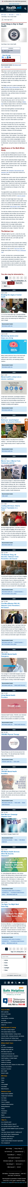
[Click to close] (26, 420)
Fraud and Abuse (18, 1151)
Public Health (7, 67)
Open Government (19, 1161)
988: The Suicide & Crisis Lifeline (9, 593)
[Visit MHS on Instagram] (5, 983)
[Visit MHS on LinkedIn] (9, 983)
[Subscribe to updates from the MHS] (23, 983)
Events (5, 963)
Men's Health (4, 1071)
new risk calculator (21, 196)
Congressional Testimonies (7, 1096)
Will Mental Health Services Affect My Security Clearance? (10, 854)
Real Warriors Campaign (7, 840)
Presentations (4, 1111)
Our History (3, 1020)
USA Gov (18, 1164)
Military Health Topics (7, 1043)
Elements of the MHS (6, 1014)
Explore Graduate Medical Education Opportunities (12, 1141)
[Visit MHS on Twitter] (16, 983)
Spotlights (6, 968)
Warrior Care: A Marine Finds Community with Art (11, 462)
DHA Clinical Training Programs (8, 1029)
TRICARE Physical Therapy (10, 734)
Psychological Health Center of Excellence (11, 890)
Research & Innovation (6, 1069)
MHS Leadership (4, 1012)
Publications (3, 1113)
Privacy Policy (17, 1148)
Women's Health (4, 1073)
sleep (8, 248)
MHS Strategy (4, 1016)
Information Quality (7, 1161)
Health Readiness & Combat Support (9, 1058)
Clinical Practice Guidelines (7, 1093)
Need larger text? (8, 19)
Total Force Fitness (18, 248)
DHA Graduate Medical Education (8, 1032)
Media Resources (5, 1089)
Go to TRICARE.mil (5, 1122)
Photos (6, 965)
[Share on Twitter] (5, 57)
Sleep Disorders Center (15, 206)
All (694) (4, 283)
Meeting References (5, 1106)
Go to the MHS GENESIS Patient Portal (10, 1126)
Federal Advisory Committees (7, 1018)
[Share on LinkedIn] (7, 57)
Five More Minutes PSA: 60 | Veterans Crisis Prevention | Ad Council (10, 606)
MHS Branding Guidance (6, 1022)
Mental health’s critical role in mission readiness (11, 378)
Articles (6, 960)
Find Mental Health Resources (7, 1136)
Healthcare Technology (6, 1062)
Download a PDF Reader (6, 1182)
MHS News (4, 1076)
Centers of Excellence (6, 1060)
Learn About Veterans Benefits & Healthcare (10, 1132)
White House (10, 1167)
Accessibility (10, 1154)
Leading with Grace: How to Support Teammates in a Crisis (10, 508)
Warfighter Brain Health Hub (7, 1049)
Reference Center (6, 1091)
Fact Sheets (3, 1098)
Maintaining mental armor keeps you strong (9, 337)
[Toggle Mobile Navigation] (2, 8)
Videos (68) (11, 283)
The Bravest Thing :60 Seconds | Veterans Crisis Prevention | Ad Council (10, 557)
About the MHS (5, 1010)
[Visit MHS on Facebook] (12, 983)
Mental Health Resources (19, 685)
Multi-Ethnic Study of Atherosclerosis (12, 87)
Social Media (4, 1086)
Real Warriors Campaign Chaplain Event (9, 815)
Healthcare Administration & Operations (9, 1056)
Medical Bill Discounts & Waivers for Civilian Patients (12, 1064)
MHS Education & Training (8, 1027)
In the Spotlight (4, 1084)
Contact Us (3, 1025)
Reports (3, 1115)
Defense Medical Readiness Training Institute (11, 1034)
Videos (16, 840)
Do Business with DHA (6, 1138)
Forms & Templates (5, 1102)
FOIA (18, 1154)
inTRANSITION (5, 892)
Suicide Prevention (18, 591)
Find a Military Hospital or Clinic (8, 1124)
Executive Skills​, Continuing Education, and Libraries (12, 1036)
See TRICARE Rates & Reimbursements (10, 1134)
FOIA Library (4, 1100)
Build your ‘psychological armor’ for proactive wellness (11, 421)
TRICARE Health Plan (7, 761)
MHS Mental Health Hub (7, 326)
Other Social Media (9, 60)
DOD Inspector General (13, 1158)
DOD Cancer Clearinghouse (7, 1047)
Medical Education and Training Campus (10, 1038)
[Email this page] (10, 57)
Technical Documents (6, 1117)
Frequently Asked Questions (7, 1104)
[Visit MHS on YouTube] (19, 983)
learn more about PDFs (20, 1182)
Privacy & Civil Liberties (6, 1067)
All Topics (3, 1045)
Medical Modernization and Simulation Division (11, 1040)
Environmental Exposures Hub (7, 1054)
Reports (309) (19, 283)
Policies (3, 1108)
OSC (18, 1167)
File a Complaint (4, 1143)
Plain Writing (9, 1164)
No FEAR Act (8, 1151)
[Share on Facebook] (3, 57)
